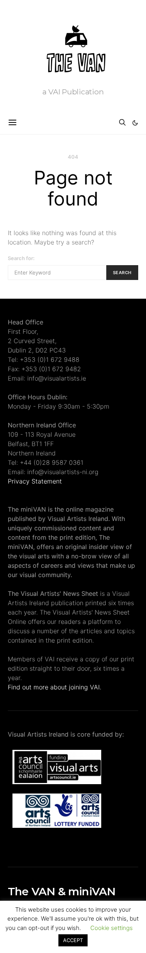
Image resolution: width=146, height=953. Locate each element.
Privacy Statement (35, 481)
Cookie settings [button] (111, 928)
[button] (135, 123)
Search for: (21, 258)
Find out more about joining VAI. (54, 687)
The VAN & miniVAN (61, 891)
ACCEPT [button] (73, 940)
